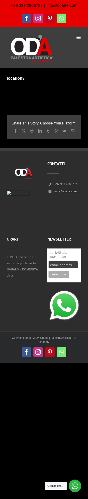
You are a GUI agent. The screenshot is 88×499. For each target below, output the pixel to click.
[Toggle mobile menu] (78, 37)
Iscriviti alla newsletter (58, 255)
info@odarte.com (61, 5)
